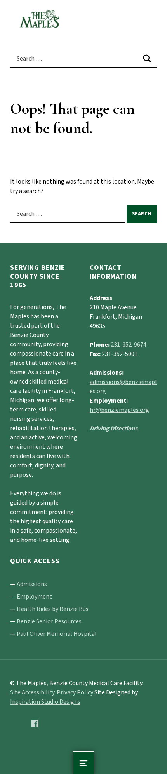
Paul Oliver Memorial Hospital (57, 634)
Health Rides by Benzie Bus (53, 609)
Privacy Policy (75, 692)
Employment (34, 596)
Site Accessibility (32, 692)
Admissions (32, 584)
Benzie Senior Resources (49, 621)
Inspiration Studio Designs (45, 702)
